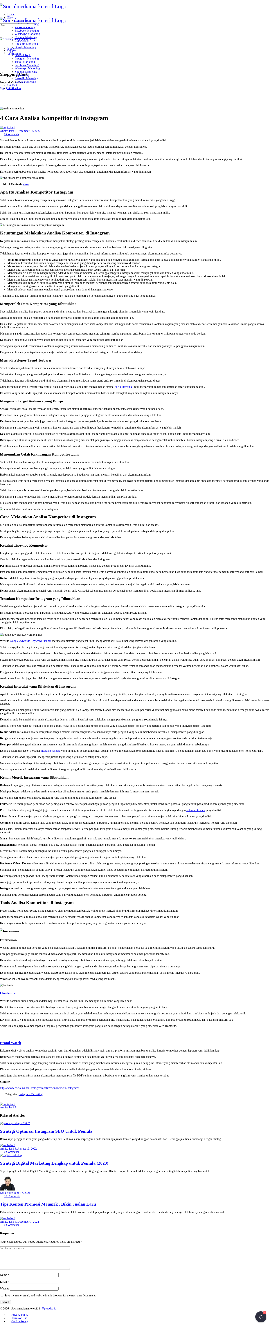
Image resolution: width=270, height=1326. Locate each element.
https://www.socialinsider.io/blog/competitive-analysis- (31, 1088)
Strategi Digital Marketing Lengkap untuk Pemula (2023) (54, 1163)
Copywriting (22, 75)
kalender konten (195, 810)
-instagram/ (72, 1088)
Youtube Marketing (26, 71)
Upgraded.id (49, 1308)
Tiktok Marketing (25, 61)
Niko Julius (7, 1192)
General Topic (23, 55)
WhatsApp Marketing (27, 68)
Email (4, 1281)
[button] (260, 1316)
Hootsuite (7, 993)
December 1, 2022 (28, 1221)
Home (11, 48)
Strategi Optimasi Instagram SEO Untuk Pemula (46, 1131)
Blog (10, 51)
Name (4, 1274)
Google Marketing (25, 81)
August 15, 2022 (27, 1148)
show (26, 184)
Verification (14, 88)
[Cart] (2, 66)
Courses (12, 84)
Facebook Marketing (27, 65)
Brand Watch (10, 1043)
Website (4, 1288)
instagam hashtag (50, 750)
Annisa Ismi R (8, 130)
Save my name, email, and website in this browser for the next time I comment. (50, 1295)
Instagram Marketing (27, 58)
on (64, 1088)
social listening (123, 386)
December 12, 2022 (28, 130)
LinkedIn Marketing (26, 78)
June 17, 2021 (22, 1192)
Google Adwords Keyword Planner (30, 640)
